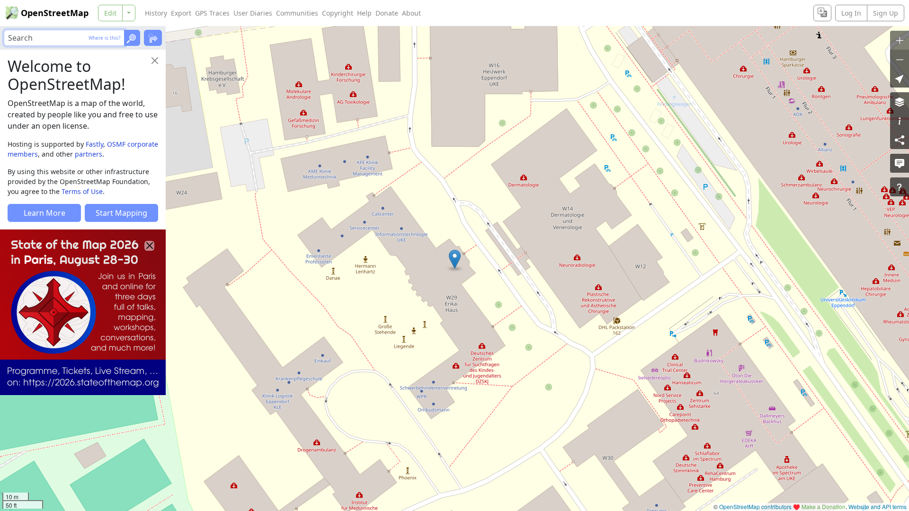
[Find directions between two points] (153, 38)
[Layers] (899, 101)
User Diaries (252, 13)
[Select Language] (822, 13)
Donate (386, 13)
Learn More (44, 213)
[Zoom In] (899, 40)
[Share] (899, 139)
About (411, 13)
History (156, 13)
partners (88, 154)
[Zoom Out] (899, 59)
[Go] (132, 38)
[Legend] (899, 120)
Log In (851, 13)
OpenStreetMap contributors (755, 506)
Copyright (337, 13)
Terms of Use (82, 191)
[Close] (155, 60)
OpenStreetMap (55, 12)
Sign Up (885, 13)
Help (364, 13)
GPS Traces (212, 13)
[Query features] (899, 186)
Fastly (94, 144)
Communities (297, 13)
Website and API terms (877, 506)
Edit (110, 13)
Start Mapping (121, 213)
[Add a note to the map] (899, 163)
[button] (455, 259)
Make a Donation (824, 506)
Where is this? (104, 38)
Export (181, 13)
